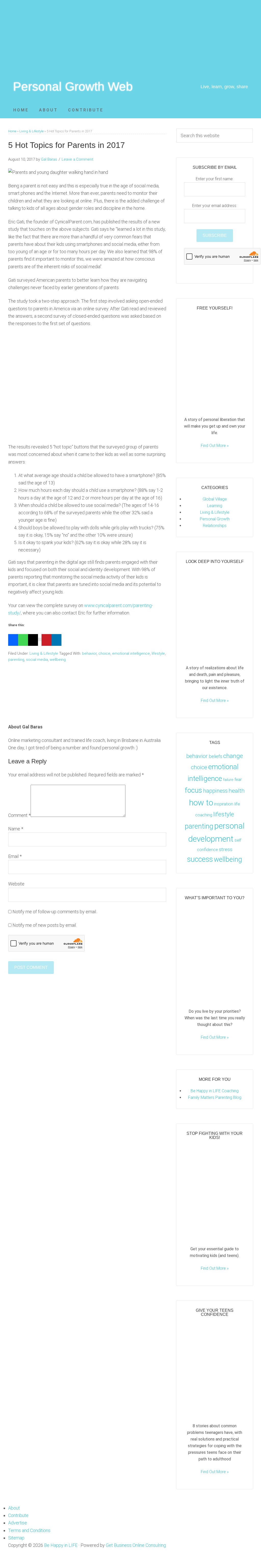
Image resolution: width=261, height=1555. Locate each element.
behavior (89, 653)
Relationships (215, 525)
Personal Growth (215, 519)
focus (193, 790)
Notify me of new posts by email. (44, 925)
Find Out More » (215, 445)
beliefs (215, 756)
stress (225, 849)
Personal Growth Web (73, 86)
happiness (215, 791)
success (200, 859)
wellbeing (58, 659)
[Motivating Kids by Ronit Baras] (214, 998)
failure (228, 779)
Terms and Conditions (29, 1530)
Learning (214, 505)
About (14, 1508)
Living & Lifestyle (31, 131)
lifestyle (158, 653)
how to (201, 802)
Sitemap (16, 1537)
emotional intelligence (131, 653)
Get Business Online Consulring (136, 1545)
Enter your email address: (214, 205)
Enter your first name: (214, 178)
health (237, 790)
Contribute (18, 1515)
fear (238, 779)
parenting (16, 659)
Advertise (17, 1522)
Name (15, 828)
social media (37, 659)
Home (12, 131)
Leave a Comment (77, 159)
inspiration (223, 803)
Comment (19, 815)
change (233, 756)
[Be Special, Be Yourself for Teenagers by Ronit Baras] (215, 1413)
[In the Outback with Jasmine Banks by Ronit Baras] (215, 406)
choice (104, 653)
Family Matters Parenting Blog (214, 1097)
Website (16, 883)
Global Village (215, 499)
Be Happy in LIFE (60, 1545)
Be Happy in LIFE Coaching (215, 1090)
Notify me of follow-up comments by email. (54, 911)
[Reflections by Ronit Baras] (214, 655)
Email (15, 856)
